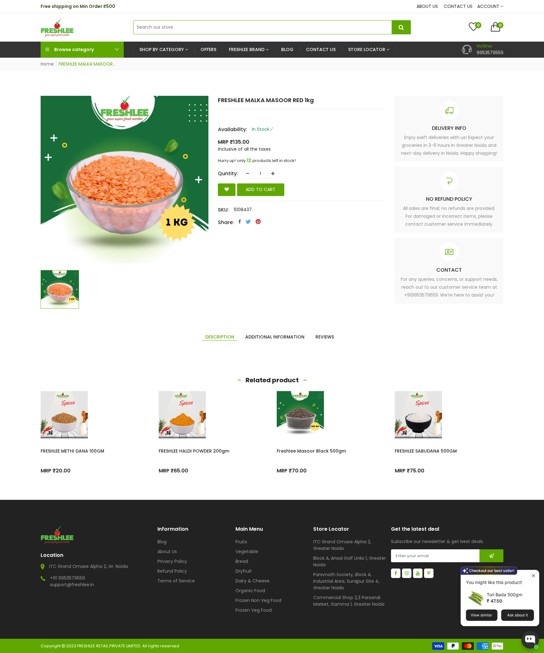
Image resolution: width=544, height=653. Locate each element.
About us (427, 6)
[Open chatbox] (530, 640)
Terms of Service (176, 581)
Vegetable (246, 551)
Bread (241, 561)
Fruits (241, 542)
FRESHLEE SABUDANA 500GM (426, 451)
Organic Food (250, 590)
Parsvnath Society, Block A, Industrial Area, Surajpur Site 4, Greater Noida (346, 581)
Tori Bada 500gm (504, 594)
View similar (481, 615)
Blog (162, 542)
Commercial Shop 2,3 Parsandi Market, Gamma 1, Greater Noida (348, 600)
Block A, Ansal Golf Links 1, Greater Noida (349, 561)
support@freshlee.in (72, 584)
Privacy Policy (172, 561)
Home (47, 64)
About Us (167, 551)
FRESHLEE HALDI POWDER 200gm (194, 451)
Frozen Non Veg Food (258, 600)
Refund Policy (172, 571)
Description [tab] (219, 337)
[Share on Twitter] (248, 221)
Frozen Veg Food (253, 610)
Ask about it (517, 615)
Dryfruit (243, 571)
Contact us (458, 6)
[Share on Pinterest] (258, 221)
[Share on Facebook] (240, 221)
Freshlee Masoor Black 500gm (311, 451)
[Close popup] (533, 575)
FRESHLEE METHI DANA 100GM (72, 451)
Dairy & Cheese (252, 581)
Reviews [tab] (324, 337)
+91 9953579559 (67, 578)
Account (489, 6)
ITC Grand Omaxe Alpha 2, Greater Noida (342, 545)
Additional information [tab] (274, 337)
